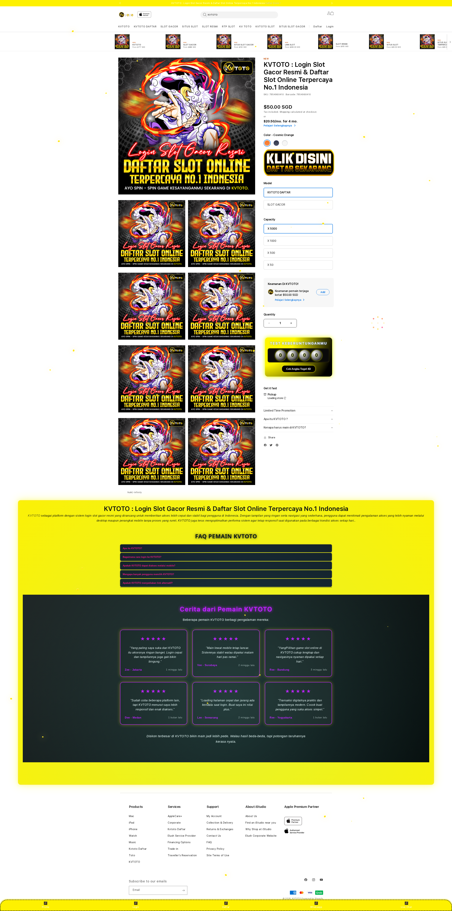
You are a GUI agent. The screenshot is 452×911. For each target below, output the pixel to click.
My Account (214, 816)
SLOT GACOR (169, 26)
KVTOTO (124, 26)
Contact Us (214, 835)
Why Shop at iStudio (258, 829)
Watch (133, 835)
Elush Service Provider (182, 835)
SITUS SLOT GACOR (292, 26)
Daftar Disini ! (273, 3)
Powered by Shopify (312, 898)
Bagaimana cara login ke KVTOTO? (142, 557)
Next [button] (332, 3)
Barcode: (291, 94)
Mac (131, 816)
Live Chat (406, 907)
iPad (131, 822)
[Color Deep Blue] (276, 143)
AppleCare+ (175, 816)
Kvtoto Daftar (138, 848)
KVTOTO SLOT (265, 26)
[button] (124, 26)
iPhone (133, 829)
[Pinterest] (277, 445)
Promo (45, 907)
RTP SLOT (228, 26)
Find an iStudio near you (260, 822)
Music (132, 842)
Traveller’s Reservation (182, 855)
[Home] (126, 14)
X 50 (270, 265)
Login (136, 907)
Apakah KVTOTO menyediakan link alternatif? (148, 583)
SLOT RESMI (210, 26)
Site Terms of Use (218, 855)
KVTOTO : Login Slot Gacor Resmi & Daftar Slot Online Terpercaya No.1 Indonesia (226, 3)
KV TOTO (245, 26)
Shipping (285, 112)
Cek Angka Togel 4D (298, 368)
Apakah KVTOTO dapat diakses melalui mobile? (149, 565)
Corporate (174, 822)
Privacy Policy (215, 848)
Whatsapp (316, 907)
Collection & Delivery (220, 822)
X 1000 (271, 240)
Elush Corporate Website (261, 835)
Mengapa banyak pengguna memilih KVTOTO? (148, 574)
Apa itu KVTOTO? (132, 548)
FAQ (209, 842)
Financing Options (179, 842)
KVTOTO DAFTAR (145, 26)
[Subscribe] (183, 890)
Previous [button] (120, 3)
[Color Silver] (285, 143)
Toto (132, 855)
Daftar (226, 907)
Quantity (269, 314)
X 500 (271, 253)
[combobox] (239, 14)
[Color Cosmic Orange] (267, 143)
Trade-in (173, 848)
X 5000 (272, 228)
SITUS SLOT (190, 26)
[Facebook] (266, 445)
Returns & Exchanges (220, 829)
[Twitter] (271, 445)
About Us (251, 816)
